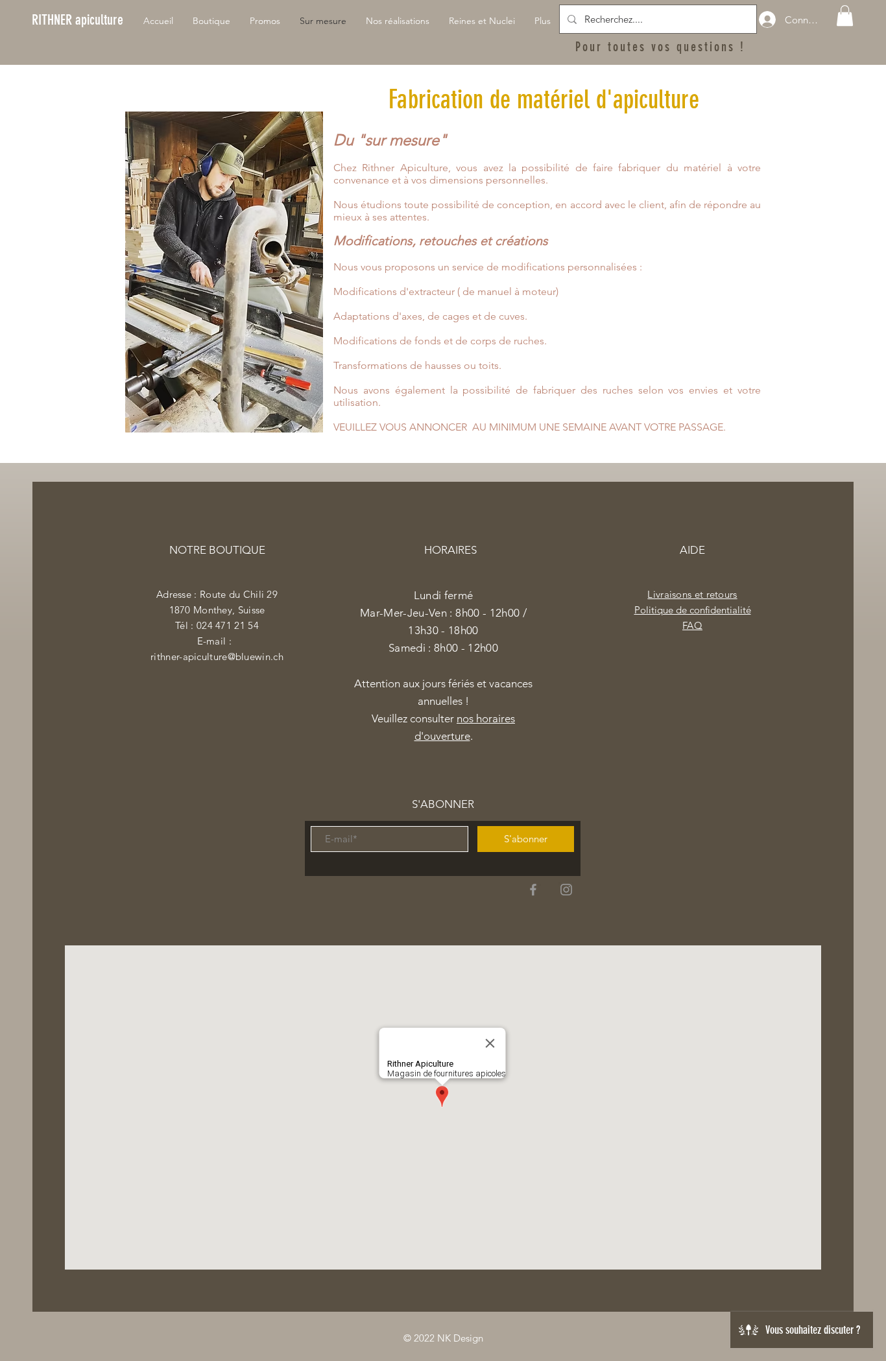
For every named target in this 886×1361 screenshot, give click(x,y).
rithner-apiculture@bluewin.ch (216, 656)
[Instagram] (566, 889)
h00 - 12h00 (469, 647)
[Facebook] (533, 889)
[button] (845, 15)
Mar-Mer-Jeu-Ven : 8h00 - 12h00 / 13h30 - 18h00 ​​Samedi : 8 (443, 630)
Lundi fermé (443, 595)
